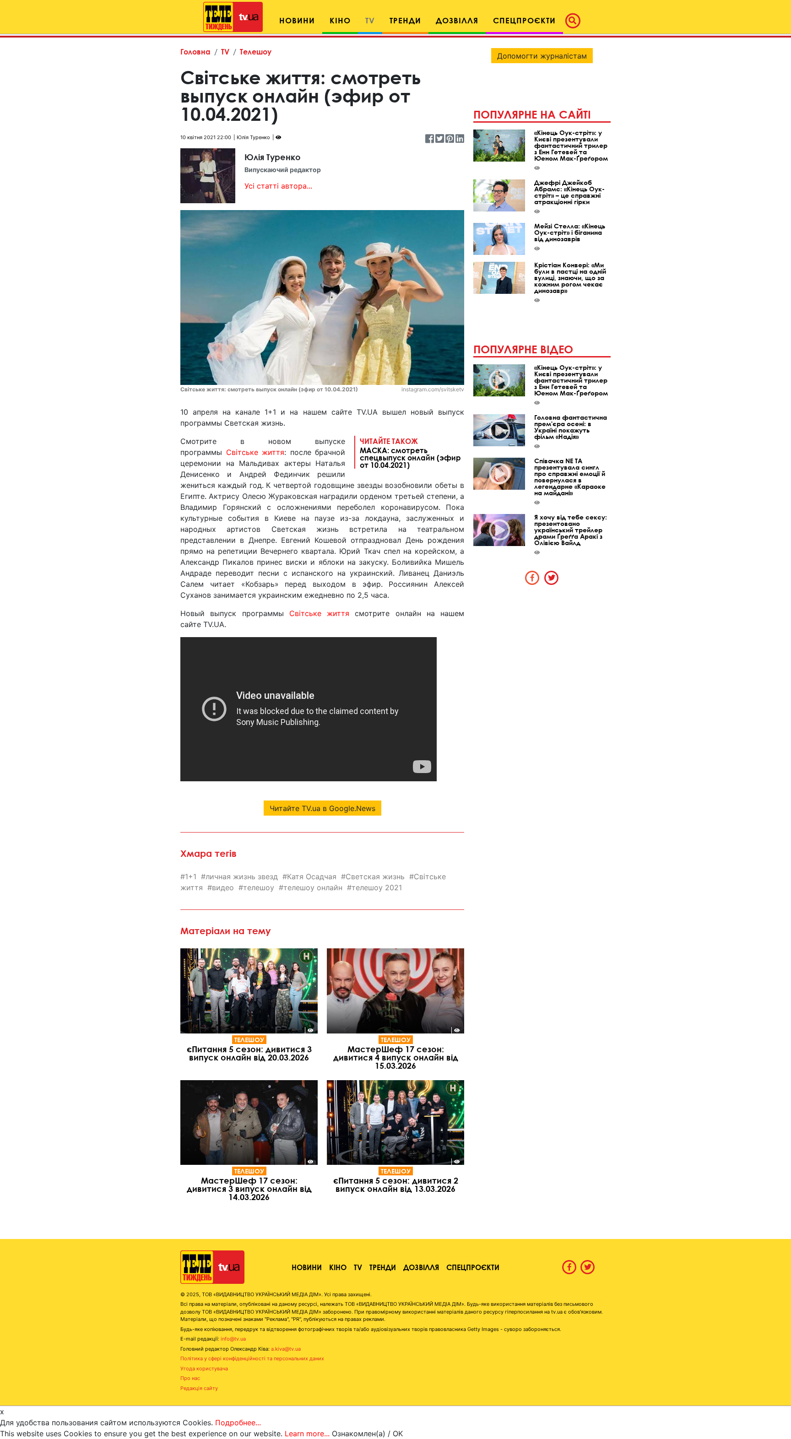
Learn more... (307, 1433)
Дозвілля (421, 1267)
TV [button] (370, 20)
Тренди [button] (405, 20)
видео (223, 887)
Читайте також (410, 453)
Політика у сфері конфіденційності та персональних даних (252, 1358)
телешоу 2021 (377, 887)
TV (225, 51)
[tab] (532, 577)
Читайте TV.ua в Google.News (322, 808)
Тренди (382, 1267)
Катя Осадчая (311, 876)
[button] (575, 20)
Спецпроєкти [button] (524, 20)
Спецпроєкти (472, 1267)
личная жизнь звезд (242, 876)
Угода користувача (204, 1368)
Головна (195, 51)
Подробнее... (238, 1422)
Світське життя (255, 452)
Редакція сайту (199, 1388)
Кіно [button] (340, 20)
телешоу (258, 887)
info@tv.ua (233, 1339)
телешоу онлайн (312, 887)
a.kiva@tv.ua (286, 1349)
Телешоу (255, 51)
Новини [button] (297, 20)
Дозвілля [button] (457, 20)
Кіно (338, 1267)
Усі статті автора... (278, 185)
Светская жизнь (375, 876)
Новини (307, 1267)
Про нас (190, 1378)
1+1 (190, 876)
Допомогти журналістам (542, 55)
